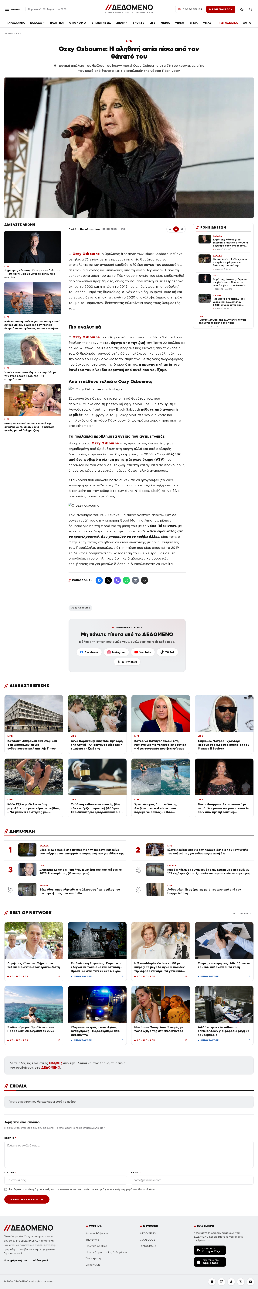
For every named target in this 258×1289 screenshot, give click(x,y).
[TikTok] (231, 1282)
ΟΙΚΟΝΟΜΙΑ (77, 22)
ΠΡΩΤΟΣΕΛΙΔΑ (227, 22)
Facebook (91, 652)
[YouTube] (250, 1282)
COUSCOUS (147, 1239)
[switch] (242, 9)
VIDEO (179, 22)
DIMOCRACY (148, 1246)
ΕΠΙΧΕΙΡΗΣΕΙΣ (101, 22)
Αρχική (8, 33)
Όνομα (10, 1172)
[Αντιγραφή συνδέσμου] (144, 580)
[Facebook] (99, 580)
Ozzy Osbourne (80, 607)
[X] (241, 1282)
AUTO (247, 22)
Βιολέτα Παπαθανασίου (84, 229)
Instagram (118, 652)
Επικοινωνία (93, 1264)
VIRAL (207, 22)
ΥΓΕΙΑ (194, 22)
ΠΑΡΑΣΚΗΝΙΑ (15, 22)
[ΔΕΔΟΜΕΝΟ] (28, 1228)
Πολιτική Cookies (96, 1246)
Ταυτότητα (92, 1239)
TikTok (170, 652)
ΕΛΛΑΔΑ (36, 22)
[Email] (135, 580)
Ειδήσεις (55, 1063)
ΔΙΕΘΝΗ (122, 22)
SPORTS (138, 22)
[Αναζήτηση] (250, 9)
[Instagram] (221, 1282)
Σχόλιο (10, 1138)
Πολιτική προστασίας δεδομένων (106, 1252)
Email (136, 1172)
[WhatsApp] (126, 580)
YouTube (145, 652)
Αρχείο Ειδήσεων (97, 1233)
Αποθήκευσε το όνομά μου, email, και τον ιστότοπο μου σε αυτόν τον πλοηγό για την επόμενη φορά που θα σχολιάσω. (81, 1189)
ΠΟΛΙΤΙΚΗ (57, 22)
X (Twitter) (129, 661)
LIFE (153, 22)
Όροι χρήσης (94, 1258)
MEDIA (165, 22)
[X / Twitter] (108, 580)
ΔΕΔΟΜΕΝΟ (50, 1067)
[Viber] (117, 580)
